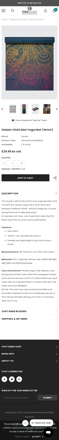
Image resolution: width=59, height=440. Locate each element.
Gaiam (24, 136)
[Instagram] (19, 379)
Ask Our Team (40, 120)
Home (4, 19)
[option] (29, 62)
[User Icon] (45, 10)
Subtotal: (6, 169)
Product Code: (9, 140)
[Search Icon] (12, 10)
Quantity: (6, 157)
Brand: (5, 136)
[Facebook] (4, 379)
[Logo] (29, 10)
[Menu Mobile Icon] (3, 11)
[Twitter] (12, 379)
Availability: (7, 144)
